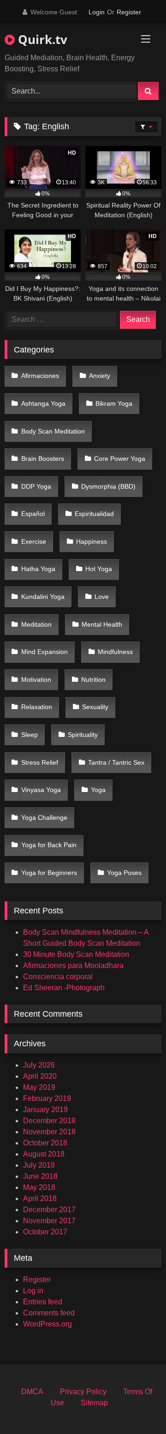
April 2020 (40, 1076)
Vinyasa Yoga (41, 789)
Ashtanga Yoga (43, 403)
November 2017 (49, 1221)
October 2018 (45, 1143)
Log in (33, 1291)
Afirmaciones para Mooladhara (73, 965)
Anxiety (99, 375)
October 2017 (45, 1232)
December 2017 (49, 1210)
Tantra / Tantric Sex (116, 762)
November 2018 (49, 1132)
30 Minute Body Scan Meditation (76, 954)
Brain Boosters (42, 458)
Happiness (91, 541)
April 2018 (40, 1198)
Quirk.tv (41, 39)
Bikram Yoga (113, 403)
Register (129, 12)
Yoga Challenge (44, 817)
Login (97, 12)
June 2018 (40, 1176)
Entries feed (42, 1302)
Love (102, 596)
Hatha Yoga (38, 568)
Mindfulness (115, 651)
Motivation (36, 679)
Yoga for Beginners (49, 872)
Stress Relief (39, 762)
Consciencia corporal (58, 977)
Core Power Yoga (119, 458)
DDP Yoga (36, 486)
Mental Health (102, 624)
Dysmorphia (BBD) (108, 486)
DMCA (32, 1392)
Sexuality (95, 707)
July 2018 (39, 1165)
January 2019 (45, 1109)
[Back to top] (137, 1406)
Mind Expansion (44, 651)
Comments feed (49, 1313)
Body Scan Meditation (53, 431)
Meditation (36, 624)
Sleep (29, 734)
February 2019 (47, 1098)
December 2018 (49, 1121)
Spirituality (83, 734)
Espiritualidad (94, 513)
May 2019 (39, 1087)
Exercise (33, 541)
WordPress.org (47, 1324)
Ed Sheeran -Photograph (64, 988)
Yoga (98, 789)
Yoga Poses (124, 872)
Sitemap (94, 1403)
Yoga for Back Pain (49, 845)
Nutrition (93, 679)
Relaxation (36, 707)
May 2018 (39, 1187)
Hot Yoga (98, 568)
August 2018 (44, 1154)
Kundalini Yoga (43, 596)
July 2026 (39, 1065)
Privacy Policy (83, 1392)
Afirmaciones (40, 375)
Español (33, 513)
